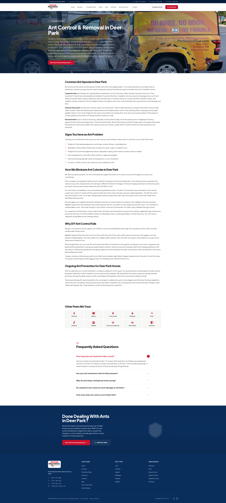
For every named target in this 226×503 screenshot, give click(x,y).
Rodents (117, 478)
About (100, 7)
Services (79, 7)
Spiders (117, 472)
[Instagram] (177, 498)
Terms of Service (94, 498)
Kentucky (151, 466)
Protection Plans (91, 7)
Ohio (150, 469)
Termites (118, 469)
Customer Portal (157, 7)
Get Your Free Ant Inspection (60, 62)
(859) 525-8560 (102, 442)
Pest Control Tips (87, 485)
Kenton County (153, 475)
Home (73, 7)
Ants (116, 466)
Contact (134, 7)
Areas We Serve (123, 7)
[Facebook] (174, 498)
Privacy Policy (84, 498)
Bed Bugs (118, 475)
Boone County (153, 472)
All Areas (151, 482)
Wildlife (117, 482)
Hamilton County (154, 478)
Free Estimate (171, 7)
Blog (106, 7)
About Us (84, 475)
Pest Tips (113, 7)
